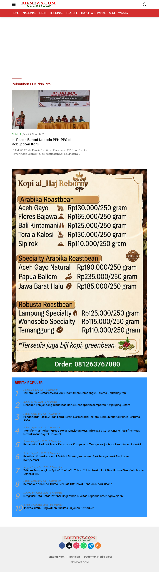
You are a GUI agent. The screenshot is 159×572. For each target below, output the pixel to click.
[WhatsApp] (83, 545)
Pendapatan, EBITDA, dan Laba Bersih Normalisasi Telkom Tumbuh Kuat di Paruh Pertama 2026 (81, 418)
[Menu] (14, 4)
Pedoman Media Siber (98, 556)
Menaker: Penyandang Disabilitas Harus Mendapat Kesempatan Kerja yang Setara (76, 405)
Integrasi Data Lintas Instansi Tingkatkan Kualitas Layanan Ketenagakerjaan (73, 496)
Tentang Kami (56, 556)
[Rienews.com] (38, 4)
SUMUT (16, 134)
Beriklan (74, 556)
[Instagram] (76, 545)
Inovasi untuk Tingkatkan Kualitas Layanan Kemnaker (59, 508)
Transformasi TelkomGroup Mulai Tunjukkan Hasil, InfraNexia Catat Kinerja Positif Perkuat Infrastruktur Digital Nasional (81, 432)
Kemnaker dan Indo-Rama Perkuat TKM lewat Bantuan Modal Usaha (67, 484)
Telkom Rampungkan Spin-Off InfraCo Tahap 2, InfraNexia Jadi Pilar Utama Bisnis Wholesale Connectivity (83, 472)
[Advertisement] (79, 46)
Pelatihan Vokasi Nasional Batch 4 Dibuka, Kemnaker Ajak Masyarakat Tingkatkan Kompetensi (76, 458)
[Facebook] (62, 545)
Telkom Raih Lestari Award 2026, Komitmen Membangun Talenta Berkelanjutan (74, 393)
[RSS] (98, 545)
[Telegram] (91, 546)
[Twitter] (69, 545)
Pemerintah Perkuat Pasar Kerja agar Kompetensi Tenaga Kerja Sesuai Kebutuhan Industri (82, 444)
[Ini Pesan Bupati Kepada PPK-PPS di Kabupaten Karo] (51, 109)
